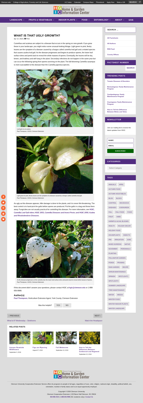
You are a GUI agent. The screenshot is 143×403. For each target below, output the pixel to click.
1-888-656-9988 (65, 397)
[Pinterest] (3, 208)
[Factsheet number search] (115, 68)
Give (131, 20)
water (111, 295)
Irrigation (119, 240)
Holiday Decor (124, 226)
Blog (111, 198)
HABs (119, 217)
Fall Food (120, 212)
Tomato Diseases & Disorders (118, 81)
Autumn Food (114, 189)
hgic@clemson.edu (77, 288)
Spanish (112, 276)
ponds (111, 262)
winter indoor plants (118, 304)
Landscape (17, 21)
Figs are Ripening (40, 347)
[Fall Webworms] (66, 338)
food (129, 212)
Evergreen (124, 207)
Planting (112, 253)
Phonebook (100, 2)
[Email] (3, 213)
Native (127, 244)
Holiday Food (114, 230)
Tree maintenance (116, 290)
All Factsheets (112, 38)
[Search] (140, 2)
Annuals (112, 184)
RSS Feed (111, 49)
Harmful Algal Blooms (118, 221)
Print (28, 39)
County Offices (113, 54)
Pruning (120, 262)
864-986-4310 (54, 397)
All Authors (111, 43)
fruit (111, 217)
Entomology (103, 21)
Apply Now (110, 2)
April (121, 184)
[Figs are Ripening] (43, 338)
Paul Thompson (20, 298)
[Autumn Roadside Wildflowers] (19, 338)
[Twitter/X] (3, 202)
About (120, 21)
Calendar (77, 2)
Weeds (120, 295)
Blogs (119, 198)
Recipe (125, 267)
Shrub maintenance (117, 272)
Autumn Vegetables (117, 194)
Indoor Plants (68, 21)
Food (86, 21)
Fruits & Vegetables (42, 21)
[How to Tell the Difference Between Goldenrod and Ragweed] (89, 338)
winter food (114, 299)
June (129, 240)
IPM (110, 240)
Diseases (112, 207)
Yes (58, 305)
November (113, 249)
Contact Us (89, 397)
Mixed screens (115, 244)
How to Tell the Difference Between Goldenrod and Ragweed (89, 349)
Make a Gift (121, 2)
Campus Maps (88, 2)
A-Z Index (68, 2)
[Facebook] (3, 197)
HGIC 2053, (55, 213)
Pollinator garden (117, 258)
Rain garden (114, 267)
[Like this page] (3, 219)
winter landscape (116, 308)
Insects (126, 235)
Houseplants (114, 235)
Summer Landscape (117, 285)
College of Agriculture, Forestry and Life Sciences (30, 2)
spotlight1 (123, 276)
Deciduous (124, 203)
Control (112, 203)
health (112, 226)
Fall (110, 212)
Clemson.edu (6, 2)
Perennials (125, 249)
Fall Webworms (62, 347)
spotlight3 (113, 281)
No (67, 305)
